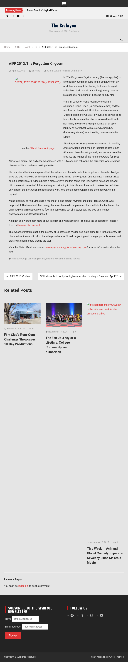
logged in (23, 585)
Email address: (13, 626)
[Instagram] (13, 16)
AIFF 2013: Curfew (20, 276)
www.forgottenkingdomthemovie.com (65, 247)
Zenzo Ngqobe (73, 258)
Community (76, 70)
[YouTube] (18, 16)
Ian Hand (36, 70)
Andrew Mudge (19, 258)
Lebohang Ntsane (36, 258)
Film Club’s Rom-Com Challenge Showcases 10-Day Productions (20, 339)
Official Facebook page (42, 148)
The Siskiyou (63, 25)
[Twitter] (7, 16)
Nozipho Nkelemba (55, 258)
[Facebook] (24, 16)
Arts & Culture (54, 70)
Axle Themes (117, 656)
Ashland (66, 70)
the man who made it (28, 225)
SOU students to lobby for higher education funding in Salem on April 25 (79, 276)
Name (8, 618)
